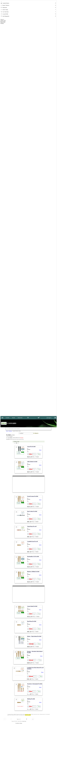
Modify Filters (24, 721)
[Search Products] (28, 417)
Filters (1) (36, 433)
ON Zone (21, 437)
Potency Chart (16, 441)
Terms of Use (2, 22)
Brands (13, 417)
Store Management (6, 16)
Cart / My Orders (6, 11)
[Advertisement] (28, 484)
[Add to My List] (16, 447)
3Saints (40, 499)
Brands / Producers (6, 5)
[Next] (26, 719)
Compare (37, 456)
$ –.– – (28, 694)
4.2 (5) (28, 450)
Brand (10, 437)
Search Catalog (5, 9)
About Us (2, 19)
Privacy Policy (3, 21)
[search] (7, 428)
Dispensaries (5, 7)
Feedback (2, 23)
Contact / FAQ (3, 20)
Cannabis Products (6, 3)
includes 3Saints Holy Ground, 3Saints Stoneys (15, 439)
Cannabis (7, 417)
